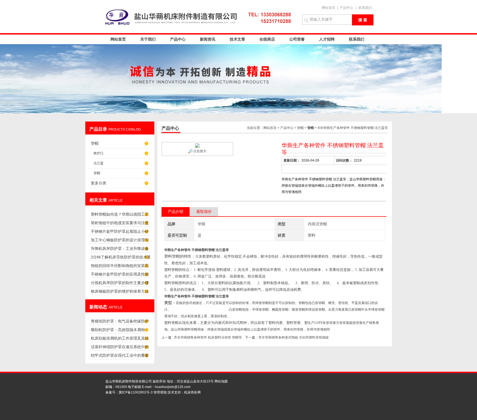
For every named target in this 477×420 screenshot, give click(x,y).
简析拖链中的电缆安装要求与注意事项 (120, 224)
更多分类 (98, 183)
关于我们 (148, 39)
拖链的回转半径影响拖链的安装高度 (120, 267)
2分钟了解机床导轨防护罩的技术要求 (121, 258)
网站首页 (328, 8)
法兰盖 (99, 163)
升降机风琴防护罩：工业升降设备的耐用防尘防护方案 (120, 250)
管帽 (95, 143)
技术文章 (237, 39)
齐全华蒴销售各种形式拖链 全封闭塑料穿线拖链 (293, 337)
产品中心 (346, 8)
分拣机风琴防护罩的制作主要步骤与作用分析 (120, 284)
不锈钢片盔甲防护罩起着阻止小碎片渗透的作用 (120, 233)
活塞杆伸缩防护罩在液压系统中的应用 (120, 348)
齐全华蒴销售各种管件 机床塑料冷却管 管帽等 (208, 337)
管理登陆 (160, 392)
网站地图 (221, 381)
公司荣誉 (297, 39)
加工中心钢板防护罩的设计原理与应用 (120, 241)
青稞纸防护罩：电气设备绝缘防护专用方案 (120, 322)
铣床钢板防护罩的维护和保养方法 (120, 291)
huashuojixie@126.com (172, 387)
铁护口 (99, 153)
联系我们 (365, 8)
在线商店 (267, 39)
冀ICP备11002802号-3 (136, 392)
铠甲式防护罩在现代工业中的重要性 (120, 357)
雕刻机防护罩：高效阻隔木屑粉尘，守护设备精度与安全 (118, 331)
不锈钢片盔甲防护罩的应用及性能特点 (120, 275)
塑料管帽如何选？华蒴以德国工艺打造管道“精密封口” (120, 216)
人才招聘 (327, 39)
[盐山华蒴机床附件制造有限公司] (199, 16)
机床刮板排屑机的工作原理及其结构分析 (120, 340)
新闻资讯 (207, 39)
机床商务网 (192, 392)
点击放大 (199, 151)
